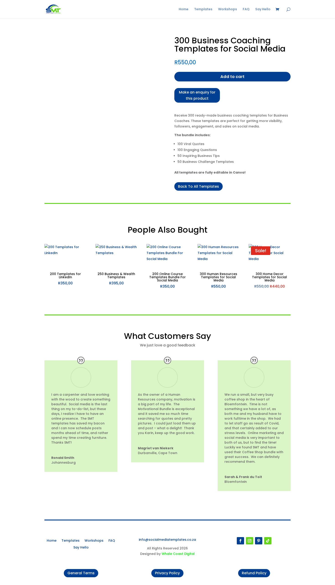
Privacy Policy (167, 573)
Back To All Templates (198, 186)
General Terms (81, 573)
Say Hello (263, 9)
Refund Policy (254, 573)
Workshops (227, 9)
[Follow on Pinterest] (258, 540)
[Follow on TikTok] (267, 540)
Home (183, 9)
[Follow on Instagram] (249, 540)
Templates (203, 9)
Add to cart (232, 76)
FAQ (246, 9)
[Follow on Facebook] (240, 540)
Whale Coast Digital (178, 553)
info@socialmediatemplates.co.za (167, 539)
